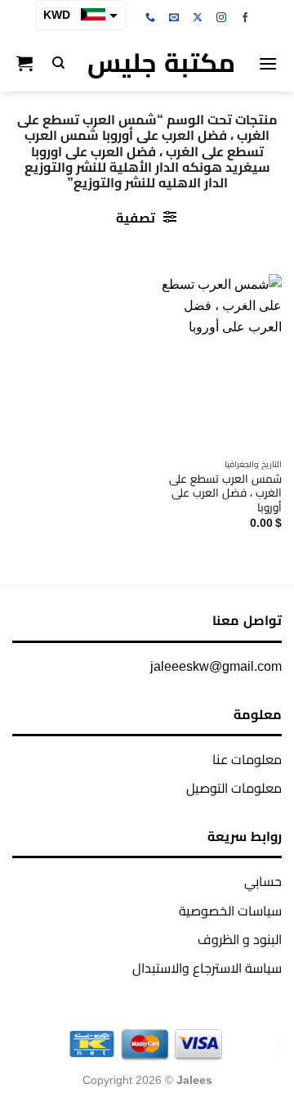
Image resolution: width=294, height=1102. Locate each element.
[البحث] (58, 63)
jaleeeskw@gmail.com (216, 666)
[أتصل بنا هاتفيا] (150, 18)
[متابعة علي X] (198, 18)
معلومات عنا (247, 760)
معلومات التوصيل (234, 788)
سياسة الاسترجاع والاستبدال (207, 968)
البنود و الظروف (240, 940)
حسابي (263, 881)
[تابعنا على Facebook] (245, 18)
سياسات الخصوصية (230, 911)
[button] (268, 63)
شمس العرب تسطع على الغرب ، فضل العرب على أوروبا (225, 493)
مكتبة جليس (161, 63)
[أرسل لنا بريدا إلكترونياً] (174, 18)
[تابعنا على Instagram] (221, 18)
